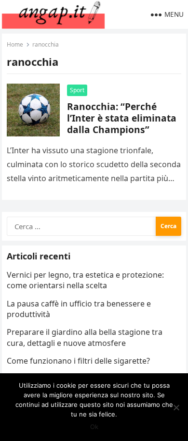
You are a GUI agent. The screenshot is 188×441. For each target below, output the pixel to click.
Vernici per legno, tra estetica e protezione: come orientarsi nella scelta (85, 280)
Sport (77, 90)
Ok (94, 426)
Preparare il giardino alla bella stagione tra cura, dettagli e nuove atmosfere (84, 337)
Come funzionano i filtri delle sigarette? (78, 360)
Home (15, 44)
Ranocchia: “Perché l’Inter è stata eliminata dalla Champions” (121, 118)
